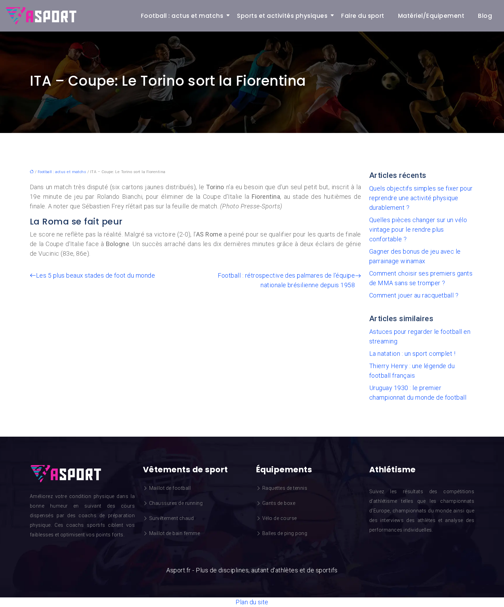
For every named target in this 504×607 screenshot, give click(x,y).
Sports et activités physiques (282, 16)
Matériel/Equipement (431, 16)
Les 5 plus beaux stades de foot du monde (95, 275)
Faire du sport (362, 16)
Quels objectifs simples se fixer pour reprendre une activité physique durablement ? (421, 198)
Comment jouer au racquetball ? (413, 295)
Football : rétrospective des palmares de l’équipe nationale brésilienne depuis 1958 (286, 280)
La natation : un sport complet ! (412, 353)
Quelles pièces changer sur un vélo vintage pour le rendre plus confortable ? (418, 229)
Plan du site (252, 602)
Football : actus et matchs (182, 16)
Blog (485, 16)
